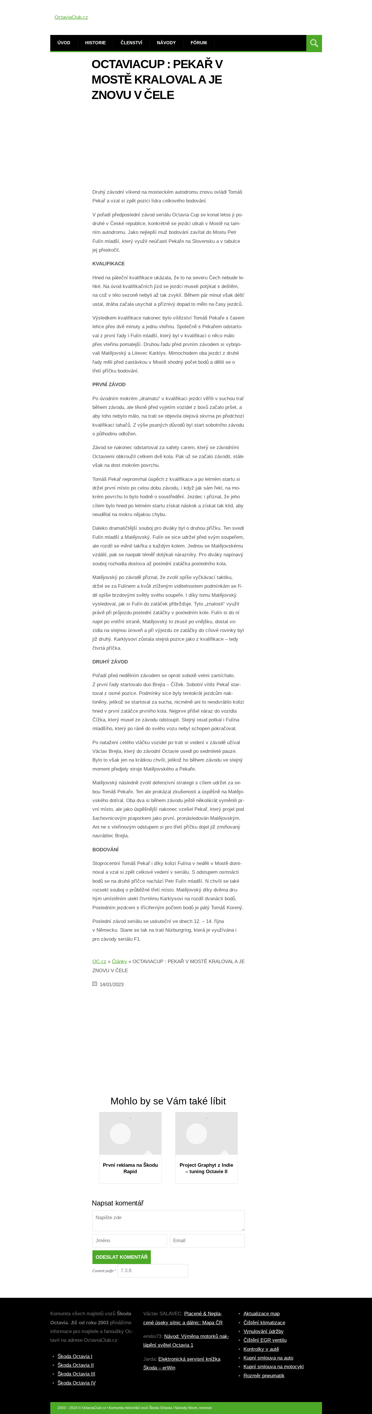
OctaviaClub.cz (71, 17)
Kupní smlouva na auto (268, 1358)
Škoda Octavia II (76, 1365)
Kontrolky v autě (261, 1349)
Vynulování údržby (264, 1331)
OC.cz (99, 961)
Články (119, 961)
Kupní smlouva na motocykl (274, 1366)
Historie (95, 42)
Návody (166, 42)
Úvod (64, 42)
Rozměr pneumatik (264, 1375)
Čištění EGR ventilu (265, 1340)
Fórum (199, 42)
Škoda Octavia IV (77, 1383)
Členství (131, 42)
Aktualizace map (262, 1313)
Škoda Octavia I (75, 1356)
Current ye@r (104, 1271)
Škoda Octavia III (76, 1374)
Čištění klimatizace (264, 1322)
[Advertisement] (168, 147)
